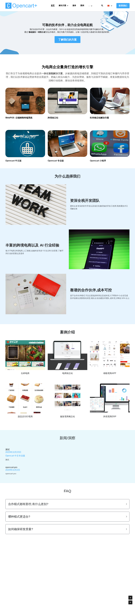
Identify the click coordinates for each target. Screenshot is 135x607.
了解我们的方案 (67, 39)
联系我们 (123, 5)
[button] (67, 504)
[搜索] (102, 6)
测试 (7, 449)
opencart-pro (11, 467)
